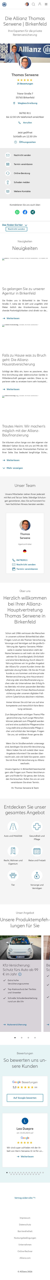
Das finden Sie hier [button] (12, 224)
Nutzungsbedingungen (25, 1238)
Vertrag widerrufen (23, 1198)
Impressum (25, 1218)
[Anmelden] (40, 4)
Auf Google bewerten (25, 1098)
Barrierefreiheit (25, 1231)
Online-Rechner (25, 1251)
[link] (17, 173)
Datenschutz (25, 1224)
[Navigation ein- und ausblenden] (46, 5)
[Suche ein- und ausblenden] (33, 5)
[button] (25, 62)
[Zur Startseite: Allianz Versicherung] (4, 4)
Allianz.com (25, 1258)
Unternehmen (25, 1244)
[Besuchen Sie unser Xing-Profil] (33, 212)
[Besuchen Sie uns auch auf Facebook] (25, 212)
